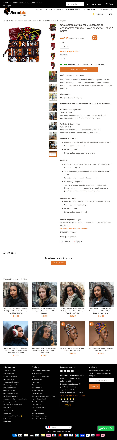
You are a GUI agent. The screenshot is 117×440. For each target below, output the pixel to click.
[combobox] (75, 4)
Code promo (7, 413)
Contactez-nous (8, 379)
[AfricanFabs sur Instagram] (61, 371)
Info (110, 14)
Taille (62, 42)
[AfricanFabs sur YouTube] (72, 371)
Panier (111, 4)
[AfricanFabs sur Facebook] (68, 371)
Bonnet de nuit (37, 387)
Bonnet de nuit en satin (40, 416)
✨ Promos (98, 14)
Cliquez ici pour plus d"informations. (74, 228)
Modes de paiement (10, 385)
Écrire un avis (58, 263)
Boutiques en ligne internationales (15, 399)
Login (89, 4)
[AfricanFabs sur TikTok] (65, 372)
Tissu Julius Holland (39, 399)
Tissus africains (53, 9)
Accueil (39, 9)
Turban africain (37, 393)
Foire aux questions (10, 376)
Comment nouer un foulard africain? (44, 396)
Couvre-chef (72, 9)
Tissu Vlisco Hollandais (40, 419)
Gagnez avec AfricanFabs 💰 (12, 416)
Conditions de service (10, 393)
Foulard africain (37, 390)
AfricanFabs (66, 431)
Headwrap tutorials (9, 402)
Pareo (34, 410)
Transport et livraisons (11, 382)
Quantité (63, 55)
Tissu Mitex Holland (38, 407)
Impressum (7, 407)
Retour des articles (9, 387)
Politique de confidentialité (12, 405)
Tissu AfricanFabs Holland (41, 370)
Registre (98, 4)
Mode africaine (37, 379)
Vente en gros (8, 410)
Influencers (7, 419)
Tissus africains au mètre (40, 376)
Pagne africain (37, 373)
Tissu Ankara (36, 385)
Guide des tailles (9, 390)
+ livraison (81, 38)
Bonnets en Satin (38, 413)
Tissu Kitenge (36, 405)
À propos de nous (9, 370)
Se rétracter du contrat (11, 396)
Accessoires (89, 9)
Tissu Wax (35, 382)
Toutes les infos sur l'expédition (72, 396)
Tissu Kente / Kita (38, 402)
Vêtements (105, 9)
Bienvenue (7, 2)
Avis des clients (8, 373)
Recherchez (7, 421)
